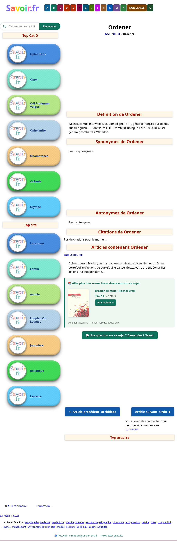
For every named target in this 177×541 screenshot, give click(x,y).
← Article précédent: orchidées (92, 412)
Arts (127, 522)
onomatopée (39, 156)
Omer (34, 79)
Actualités (102, 526)
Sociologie (82, 526)
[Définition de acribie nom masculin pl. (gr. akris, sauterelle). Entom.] (18, 295)
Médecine (45, 522)
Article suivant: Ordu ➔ (152, 412)
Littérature (118, 522)
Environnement (36, 526)
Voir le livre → (105, 302)
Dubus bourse (73, 255)
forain (34, 269)
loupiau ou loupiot (38, 320)
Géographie (105, 522)
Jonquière (36, 345)
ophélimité (38, 130)
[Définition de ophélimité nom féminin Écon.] (18, 131)
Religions (70, 526)
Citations (135, 522)
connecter (132, 429)
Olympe (35, 207)
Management (19, 526)
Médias (60, 526)
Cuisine (145, 522)
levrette (35, 396)
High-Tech (50, 526)
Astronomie (92, 522)
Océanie (35, 181)
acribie (35, 294)
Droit (153, 522)
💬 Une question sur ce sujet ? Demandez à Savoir (120, 335)
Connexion (43, 506)
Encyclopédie (32, 522)
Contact (5, 516)
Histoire (70, 522)
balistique (37, 371)
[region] (119, 74)
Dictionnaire (17, 506)
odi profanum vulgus (40, 105)
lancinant (37, 243)
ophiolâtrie (38, 54)
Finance (7, 526)
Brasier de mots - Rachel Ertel (115, 291)
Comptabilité (164, 522)
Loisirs (92, 526)
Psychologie (58, 522)
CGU (16, 516)
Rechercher (50, 26)
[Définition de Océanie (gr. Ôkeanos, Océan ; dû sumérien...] (18, 182)
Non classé (137, 7)
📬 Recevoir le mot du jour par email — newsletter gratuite (88, 535)
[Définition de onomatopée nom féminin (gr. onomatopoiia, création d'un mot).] (18, 156)
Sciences (79, 522)
